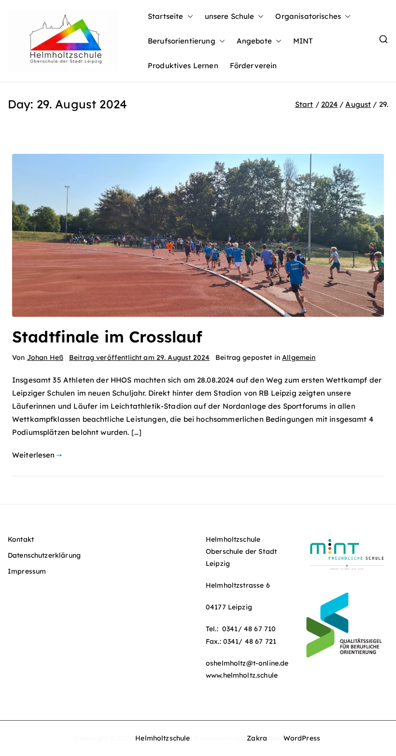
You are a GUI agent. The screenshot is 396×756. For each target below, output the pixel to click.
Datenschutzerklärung (44, 555)
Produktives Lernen (183, 65)
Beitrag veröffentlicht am (139, 357)
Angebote (254, 40)
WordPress (301, 738)
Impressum (27, 571)
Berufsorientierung (181, 40)
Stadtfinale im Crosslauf (107, 336)
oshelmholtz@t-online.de (247, 663)
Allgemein (298, 357)
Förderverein (253, 65)
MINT (303, 40)
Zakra (257, 738)
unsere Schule (230, 16)
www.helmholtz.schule (242, 675)
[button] (188, 16)
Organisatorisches (308, 16)
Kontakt (21, 539)
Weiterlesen (33, 455)
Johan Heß (45, 357)
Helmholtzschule (162, 738)
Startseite (166, 16)
